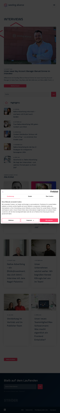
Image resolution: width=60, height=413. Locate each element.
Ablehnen (11, 220)
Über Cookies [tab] (49, 196)
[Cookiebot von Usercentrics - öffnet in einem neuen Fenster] (51, 192)
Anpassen (29, 220)
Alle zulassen (49, 220)
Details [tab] (30, 196)
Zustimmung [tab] (10, 196)
